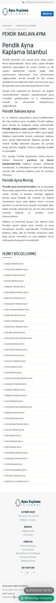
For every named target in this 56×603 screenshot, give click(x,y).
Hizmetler (28, 534)
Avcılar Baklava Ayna (14, 281)
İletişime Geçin (28, 519)
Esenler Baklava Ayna (14, 355)
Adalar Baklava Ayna (14, 263)
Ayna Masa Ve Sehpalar (28, 553)
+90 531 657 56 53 (28, 516)
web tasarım (8, 593)
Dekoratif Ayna (28, 545)
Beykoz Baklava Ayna (14, 321)
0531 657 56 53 (40, 590)
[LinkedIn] (27, 572)
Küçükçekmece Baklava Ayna (18, 407)
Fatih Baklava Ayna (13, 372)
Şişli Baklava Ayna (13, 447)
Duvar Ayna (28, 549)
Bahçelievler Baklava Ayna (16, 292)
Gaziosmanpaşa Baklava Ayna (18, 378)
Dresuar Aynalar (28, 557)
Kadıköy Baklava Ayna (15, 389)
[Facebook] (21, 572)
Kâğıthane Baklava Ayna (16, 395)
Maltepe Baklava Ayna (14, 412)
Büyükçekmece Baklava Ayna (18, 338)
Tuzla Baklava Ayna (13, 464)
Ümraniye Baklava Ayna (15, 470)
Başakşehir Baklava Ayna (16, 304)
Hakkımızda (28, 531)
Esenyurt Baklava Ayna (15, 361)
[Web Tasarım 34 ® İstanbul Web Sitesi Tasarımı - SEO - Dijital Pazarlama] (11, 597)
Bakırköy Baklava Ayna (15, 298)
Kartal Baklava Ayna (14, 401)
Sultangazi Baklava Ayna (16, 458)
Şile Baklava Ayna (13, 435)
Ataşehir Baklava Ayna (15, 275)
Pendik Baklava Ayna (14, 418)
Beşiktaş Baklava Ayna (15, 315)
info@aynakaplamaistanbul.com (39, 2)
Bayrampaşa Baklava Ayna (17, 309)
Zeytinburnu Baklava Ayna (17, 481)
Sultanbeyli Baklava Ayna (16, 452)
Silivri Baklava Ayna (13, 441)
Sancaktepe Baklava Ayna (16, 424)
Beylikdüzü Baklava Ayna (16, 326)
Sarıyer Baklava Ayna (14, 430)
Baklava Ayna (28, 560)
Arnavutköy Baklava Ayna (16, 269)
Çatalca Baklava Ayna (14, 344)
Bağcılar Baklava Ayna (15, 286)
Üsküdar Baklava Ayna (15, 475)
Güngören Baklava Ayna (16, 384)
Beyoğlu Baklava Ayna (15, 332)
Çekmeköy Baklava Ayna (16, 349)
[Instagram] (34, 572)
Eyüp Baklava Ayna (13, 367)
